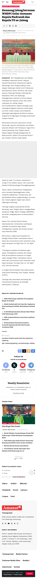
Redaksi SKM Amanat (9, 30)
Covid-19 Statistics (18, 477)
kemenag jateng (11, 343)
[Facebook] (6, 367)
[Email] (12, 25)
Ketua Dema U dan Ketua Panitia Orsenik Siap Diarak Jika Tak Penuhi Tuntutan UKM (16, 325)
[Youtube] (23, 367)
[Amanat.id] (18, 2)
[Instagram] (12, 523)
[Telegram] (31, 367)
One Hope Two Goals (11, 426)
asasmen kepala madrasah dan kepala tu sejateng (17, 339)
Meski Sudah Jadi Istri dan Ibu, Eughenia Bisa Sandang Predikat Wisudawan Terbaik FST (18, 306)
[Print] (16, 25)
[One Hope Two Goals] (18, 414)
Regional (6, 6)
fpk (3, 343)
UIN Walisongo (13, 423)
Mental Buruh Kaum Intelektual (16, 446)
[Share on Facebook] (6, 25)
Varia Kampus (14, 6)
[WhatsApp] (18, 523)
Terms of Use (18, 574)
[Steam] (15, 523)
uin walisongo (23, 343)
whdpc (32, 343)
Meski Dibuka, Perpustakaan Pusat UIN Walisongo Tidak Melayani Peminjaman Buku (18, 435)
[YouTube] (8, 523)
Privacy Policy (7, 574)
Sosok (5, 423)
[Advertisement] (18, 159)
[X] (14, 367)
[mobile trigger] (3, 2)
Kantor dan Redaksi (9, 530)
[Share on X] (9, 25)
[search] (28, 2)
